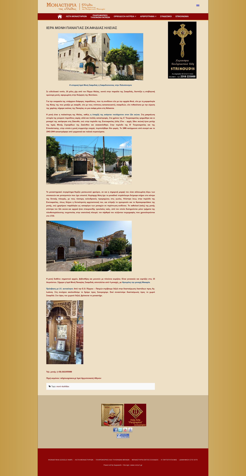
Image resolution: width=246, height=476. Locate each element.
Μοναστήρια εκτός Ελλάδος (145, 460)
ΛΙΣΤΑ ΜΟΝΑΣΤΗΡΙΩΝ (84, 460)
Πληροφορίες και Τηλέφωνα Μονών (113, 460)
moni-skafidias (63, 386)
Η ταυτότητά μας (169, 460)
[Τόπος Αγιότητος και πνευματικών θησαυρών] (76, 6)
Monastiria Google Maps (60, 460)
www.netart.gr (136, 465)
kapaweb (117, 465)
